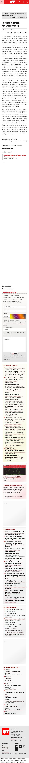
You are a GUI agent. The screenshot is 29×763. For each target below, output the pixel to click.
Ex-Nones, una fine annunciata (14, 632)
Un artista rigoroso (10, 622)
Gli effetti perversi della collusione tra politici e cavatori (15, 451)
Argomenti (5, 748)
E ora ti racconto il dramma (13, 624)
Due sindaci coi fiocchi (10, 139)
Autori (3, 750)
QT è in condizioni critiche (12, 477)
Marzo (14, 708)
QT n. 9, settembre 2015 (12, 13)
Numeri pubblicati (6, 745)
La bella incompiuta (11, 626)
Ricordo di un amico (11, 628)
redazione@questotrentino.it (18, 737)
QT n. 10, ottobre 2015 (11, 158)
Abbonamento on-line (7, 753)
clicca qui (16, 762)
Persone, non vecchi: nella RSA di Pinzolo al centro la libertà (15, 619)
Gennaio (13, 674)
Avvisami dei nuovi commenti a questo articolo (13, 333)
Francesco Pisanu (9, 29)
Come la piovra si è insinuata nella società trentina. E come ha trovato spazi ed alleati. (15, 402)
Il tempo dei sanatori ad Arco (13, 630)
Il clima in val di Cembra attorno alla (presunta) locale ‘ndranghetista (14, 380)
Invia (15, 353)
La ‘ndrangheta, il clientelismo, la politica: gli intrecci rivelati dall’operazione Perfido (14, 397)
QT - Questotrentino (11, 613)
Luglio (14, 692)
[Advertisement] (14, 223)
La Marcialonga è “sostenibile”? (14, 609)
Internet (19, 145)
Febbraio (13, 670)
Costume (13, 145)
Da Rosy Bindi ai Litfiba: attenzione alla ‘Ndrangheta (14, 458)
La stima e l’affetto (10, 611)
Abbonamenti (5, 752)
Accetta (21, 762)
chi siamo (13, 739)
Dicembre (8, 677)
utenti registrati (16, 297)
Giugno (11, 696)
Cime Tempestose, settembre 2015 (15, 141)
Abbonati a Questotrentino (12, 486)
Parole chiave (5, 747)
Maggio (14, 701)
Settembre (10, 688)
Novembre (9, 681)
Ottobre (13, 684)
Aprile (11, 705)
